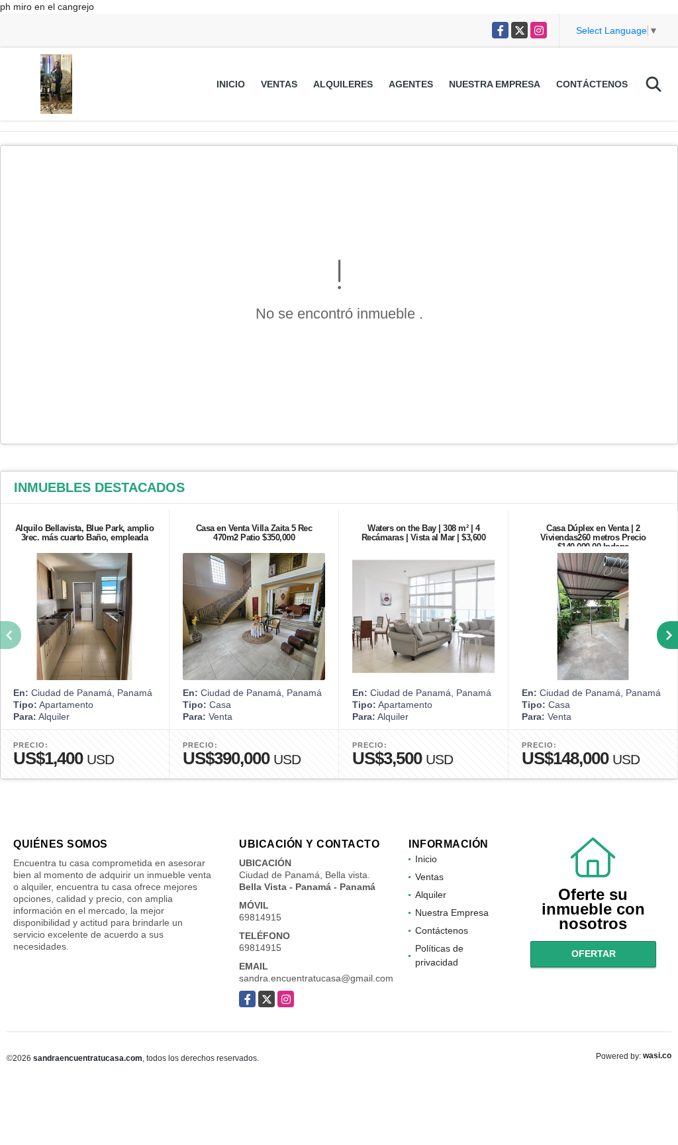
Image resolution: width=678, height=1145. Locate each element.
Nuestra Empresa (494, 84)
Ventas (279, 84)
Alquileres (343, 84)
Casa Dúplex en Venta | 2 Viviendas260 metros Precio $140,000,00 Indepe (593, 537)
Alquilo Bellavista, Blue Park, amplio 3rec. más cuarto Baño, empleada (84, 532)
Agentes (411, 84)
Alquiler (430, 894)
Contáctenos (592, 84)
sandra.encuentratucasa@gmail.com (316, 978)
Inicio (231, 84)
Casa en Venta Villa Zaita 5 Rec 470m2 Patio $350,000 (254, 532)
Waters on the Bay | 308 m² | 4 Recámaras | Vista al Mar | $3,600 (424, 532)
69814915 (260, 917)
